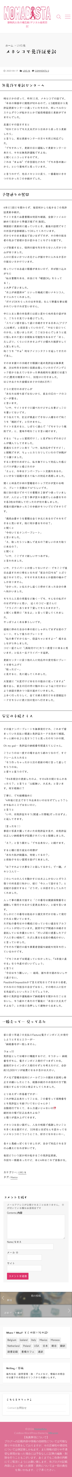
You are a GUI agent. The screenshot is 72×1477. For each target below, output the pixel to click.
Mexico (13, 1177)
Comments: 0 (42, 71)
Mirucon (53, 1433)
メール (12, 1252)
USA (36, 1346)
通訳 (40, 1351)
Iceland (24, 1340)
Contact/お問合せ (17, 1407)
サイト (11, 1263)
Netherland (13, 1346)
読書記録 (12, 1351)
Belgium (11, 1340)
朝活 (54, 1346)
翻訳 (62, 1346)
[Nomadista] (27, 12)
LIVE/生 (21, 45)
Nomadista (40, 1429)
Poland (27, 1346)
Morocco (55, 1340)
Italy (33, 1340)
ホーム (9, 45)
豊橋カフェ (27, 1351)
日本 (45, 1346)
